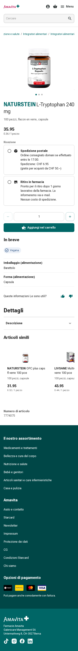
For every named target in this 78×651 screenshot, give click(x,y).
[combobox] (34, 18)
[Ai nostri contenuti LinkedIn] (30, 641)
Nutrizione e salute (15, 464)
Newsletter (11, 525)
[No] (70, 296)
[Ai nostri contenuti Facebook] (22, 641)
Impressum (11, 533)
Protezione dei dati (16, 541)
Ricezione (10, 142)
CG (6, 549)
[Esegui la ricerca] (69, 18)
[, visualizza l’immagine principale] (36, 94)
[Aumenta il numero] (70, 216)
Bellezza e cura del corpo (20, 456)
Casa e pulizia (12, 488)
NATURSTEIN (20, 104)
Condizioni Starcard (16, 558)
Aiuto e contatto (14, 509)
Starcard (9, 517)
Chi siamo (10, 566)
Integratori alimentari (35, 34)
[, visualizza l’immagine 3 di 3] (42, 94)
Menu (70, 6)
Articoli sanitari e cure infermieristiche (28, 480)
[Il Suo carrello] (55, 6)
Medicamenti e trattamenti (20, 448)
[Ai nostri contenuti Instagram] (14, 641)
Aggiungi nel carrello (41, 227)
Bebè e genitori (13, 472)
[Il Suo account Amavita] (47, 6)
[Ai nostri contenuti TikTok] (6, 641)
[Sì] (62, 296)
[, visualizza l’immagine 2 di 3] (39, 94)
